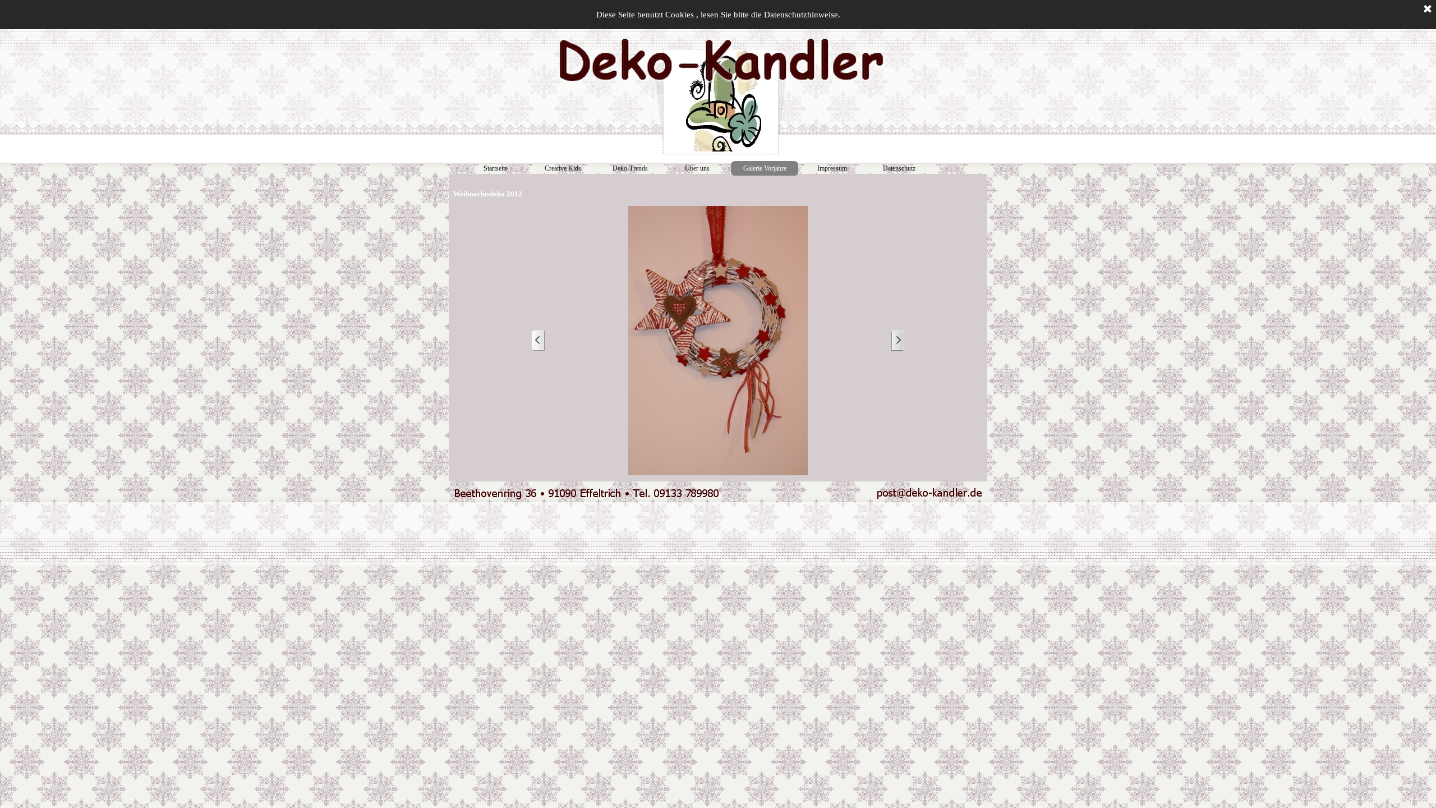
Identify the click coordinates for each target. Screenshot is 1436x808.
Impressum (832, 168)
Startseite (496, 168)
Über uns (697, 168)
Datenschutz (899, 168)
